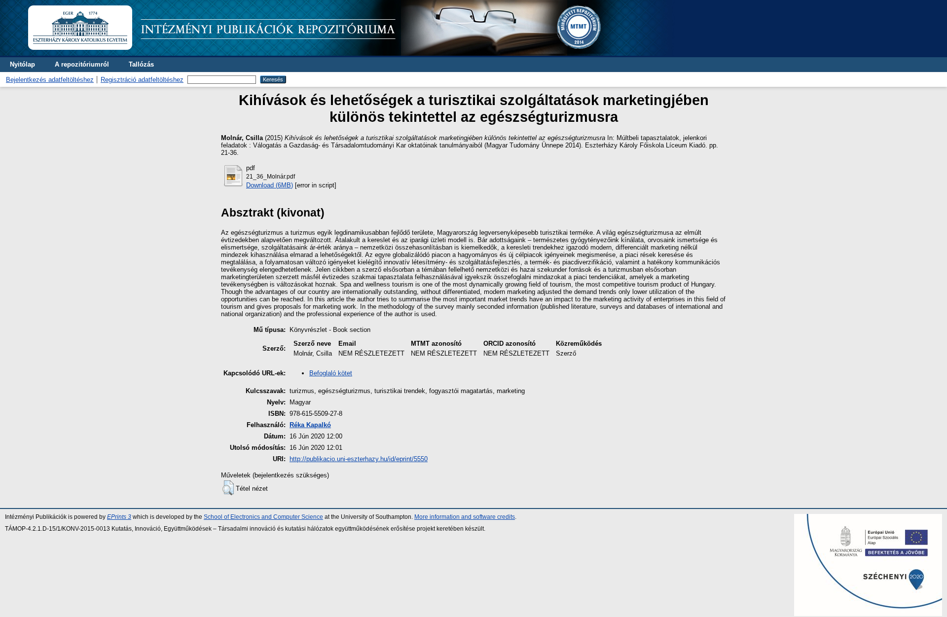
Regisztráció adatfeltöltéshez (142, 79)
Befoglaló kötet (330, 373)
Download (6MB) (269, 185)
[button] (228, 487)
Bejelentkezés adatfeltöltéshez (50, 79)
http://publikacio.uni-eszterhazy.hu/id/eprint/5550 (359, 459)
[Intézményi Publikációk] (351, 53)
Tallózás (141, 64)
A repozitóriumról (82, 64)
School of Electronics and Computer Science (263, 517)
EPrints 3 (119, 517)
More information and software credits (464, 517)
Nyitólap (22, 64)
